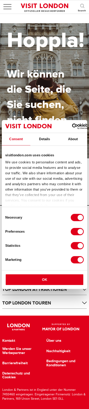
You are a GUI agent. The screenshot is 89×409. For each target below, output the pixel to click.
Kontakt (8, 341)
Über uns (53, 341)
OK (44, 280)
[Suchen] (82, 7)
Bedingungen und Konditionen (60, 363)
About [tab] (73, 139)
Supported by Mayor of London (61, 327)
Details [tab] (44, 139)
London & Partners (18, 327)
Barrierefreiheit (15, 363)
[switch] (77, 231)
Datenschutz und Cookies (16, 375)
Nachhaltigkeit (58, 351)
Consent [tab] (16, 139)
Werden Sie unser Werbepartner (16, 351)
